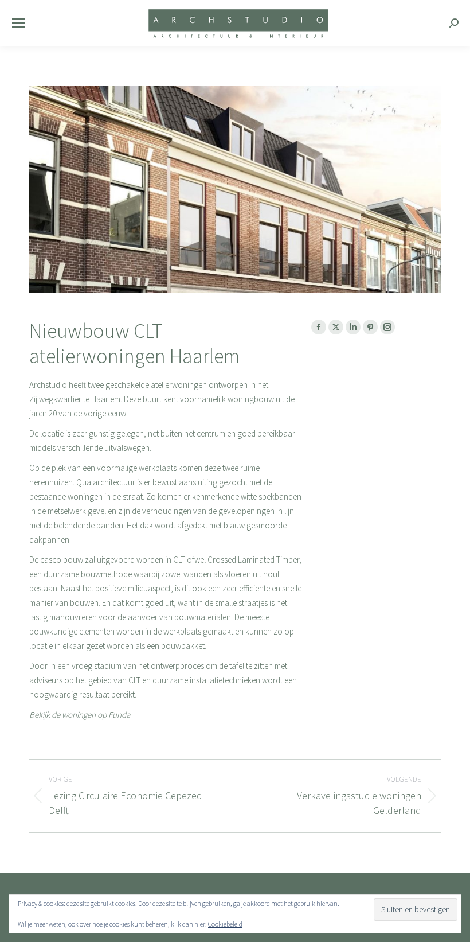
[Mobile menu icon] (18, 23)
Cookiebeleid (225, 924)
